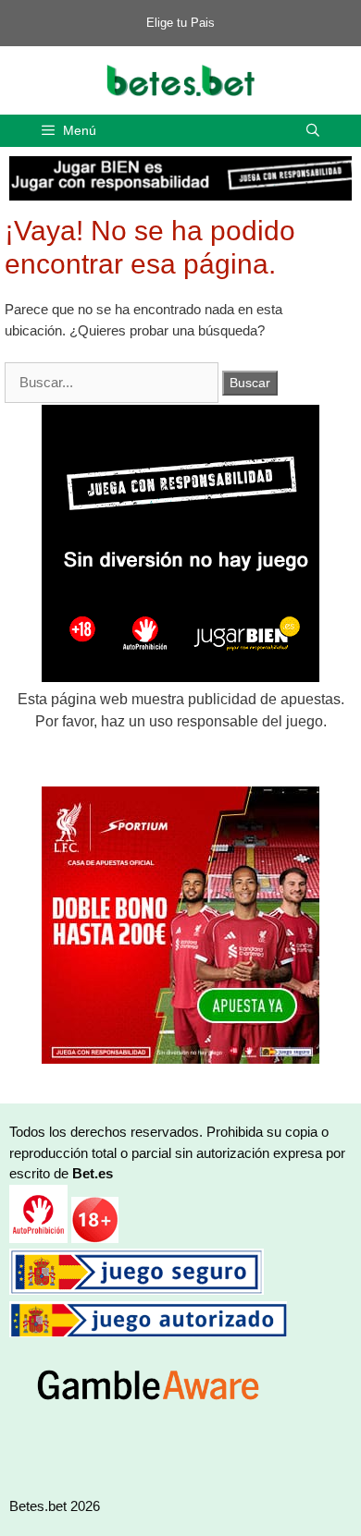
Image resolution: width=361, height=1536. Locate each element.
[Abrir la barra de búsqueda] (313, 131)
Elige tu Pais (180, 23)
